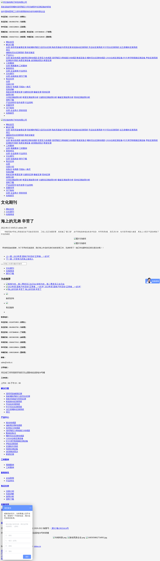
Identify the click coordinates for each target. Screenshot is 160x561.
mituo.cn (37, 546)
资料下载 (10, 182)
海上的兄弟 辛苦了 (33, 289)
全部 (8, 47)
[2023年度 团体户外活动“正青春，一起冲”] (25, 287)
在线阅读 (10, 214)
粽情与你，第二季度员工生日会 (50, 284)
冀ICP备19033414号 (60, 528)
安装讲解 (10, 172)
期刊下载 (10, 273)
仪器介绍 (10, 167)
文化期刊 (10, 212)
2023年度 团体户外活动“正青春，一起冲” (63, 287)
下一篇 (20, 259)
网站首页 (10, 42)
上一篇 (28, 256)
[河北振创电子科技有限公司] (80, 120)
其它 (8, 132)
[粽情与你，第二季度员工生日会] (21, 284)
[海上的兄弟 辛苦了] (15, 289)
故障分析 (10, 177)
